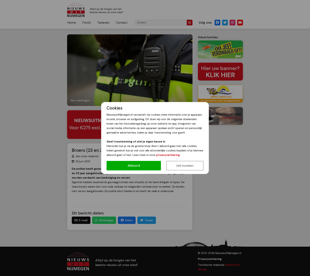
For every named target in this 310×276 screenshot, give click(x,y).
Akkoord (134, 165)
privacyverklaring (168, 155)
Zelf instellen (185, 166)
